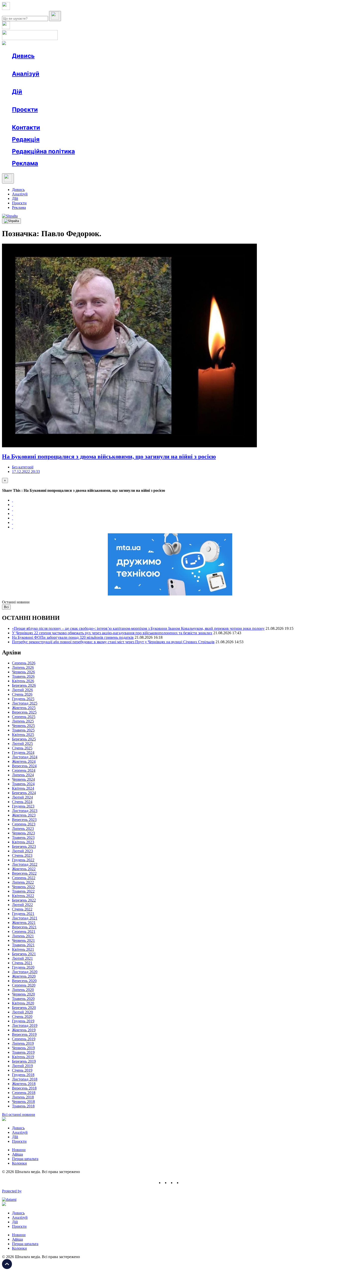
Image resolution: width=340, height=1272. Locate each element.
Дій (17, 91)
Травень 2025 (23, 730)
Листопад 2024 (24, 757)
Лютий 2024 (22, 797)
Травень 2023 (23, 837)
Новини (29, 65)
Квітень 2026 (23, 681)
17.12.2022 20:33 (26, 471)
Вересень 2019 (24, 1034)
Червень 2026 (23, 672)
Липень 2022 (23, 882)
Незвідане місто (35, 118)
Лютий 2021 (22, 958)
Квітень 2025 (23, 734)
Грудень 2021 (23, 913)
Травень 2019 (23, 1052)
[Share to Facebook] (12, 500)
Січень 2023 (22, 855)
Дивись (23, 55)
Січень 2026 (22, 694)
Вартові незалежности (197, 118)
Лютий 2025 (22, 743)
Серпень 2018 (23, 1092)
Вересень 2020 (24, 981)
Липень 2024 (23, 775)
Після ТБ (228, 118)
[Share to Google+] (12, 509)
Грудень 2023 (23, 806)
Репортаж (69, 65)
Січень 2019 (22, 1070)
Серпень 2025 (23, 717)
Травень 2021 (23, 945)
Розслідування (57, 83)
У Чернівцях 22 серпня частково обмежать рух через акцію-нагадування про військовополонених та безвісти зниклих (112, 633)
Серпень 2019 (23, 1039)
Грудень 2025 (23, 699)
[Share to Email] (12, 527)
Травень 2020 (23, 999)
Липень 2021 (23, 936)
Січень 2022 (22, 909)
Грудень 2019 (23, 1021)
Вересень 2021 (24, 927)
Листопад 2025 (24, 703)
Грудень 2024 (23, 752)
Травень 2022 (23, 891)
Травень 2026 (23, 676)
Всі (6, 607)
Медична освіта (86, 118)
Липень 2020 (23, 990)
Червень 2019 (23, 1048)
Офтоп (88, 65)
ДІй (15, 198)
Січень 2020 (22, 1016)
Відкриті (61, 118)
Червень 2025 (23, 726)
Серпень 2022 (23, 878)
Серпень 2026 (23, 663)
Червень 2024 (23, 779)
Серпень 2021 (23, 931)
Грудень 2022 (23, 860)
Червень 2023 (23, 833)
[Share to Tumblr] (12, 513)
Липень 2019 (23, 1043)
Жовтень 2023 (24, 815)
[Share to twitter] (12, 504)
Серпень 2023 (23, 824)
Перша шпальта (25, 1159)
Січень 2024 (22, 802)
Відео (103, 65)
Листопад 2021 (24, 918)
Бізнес (102, 100)
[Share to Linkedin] (12, 522)
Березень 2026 (24, 685)
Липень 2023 (23, 828)
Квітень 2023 (23, 842)
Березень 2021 (24, 954)
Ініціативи (65, 100)
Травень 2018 (23, 1106)
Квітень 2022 (23, 896)
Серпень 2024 (23, 770)
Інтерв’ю (48, 65)
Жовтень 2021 (24, 922)
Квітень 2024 (23, 788)
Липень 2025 (23, 721)
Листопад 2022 (24, 864)
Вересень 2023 (24, 820)
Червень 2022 (23, 887)
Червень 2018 (23, 1101)
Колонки (81, 83)
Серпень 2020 (23, 985)
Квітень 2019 (23, 1057)
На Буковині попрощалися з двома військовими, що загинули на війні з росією (109, 456)
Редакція (26, 139)
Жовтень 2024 (24, 761)
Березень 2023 (24, 846)
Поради (85, 100)
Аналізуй (25, 73)
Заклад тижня (116, 118)
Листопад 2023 (24, 811)
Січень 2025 (22, 748)
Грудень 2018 (23, 1075)
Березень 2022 (24, 900)
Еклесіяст (249, 118)
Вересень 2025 (24, 712)
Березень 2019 (24, 1061)
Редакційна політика (43, 151)
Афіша (27, 100)
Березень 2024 (24, 793)
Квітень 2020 (23, 1003)
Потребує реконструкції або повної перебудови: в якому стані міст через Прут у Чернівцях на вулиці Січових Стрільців (113, 642)
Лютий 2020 (22, 1012)
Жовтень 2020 (24, 976)
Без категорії (22, 467)
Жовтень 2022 (24, 869)
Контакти (26, 127)
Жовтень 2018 (24, 1084)
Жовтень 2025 (24, 708)
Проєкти (25, 109)
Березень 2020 (24, 1007)
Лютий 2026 (22, 690)
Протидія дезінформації (153, 118)
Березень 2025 (24, 739)
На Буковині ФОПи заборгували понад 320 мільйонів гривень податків (73, 637)
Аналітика (31, 83)
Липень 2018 (23, 1097)
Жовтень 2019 (24, 1030)
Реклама (119, 100)
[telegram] (184, 1183)
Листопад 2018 (24, 1079)
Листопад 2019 (24, 1025)
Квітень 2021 (23, 949)
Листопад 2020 (24, 972)
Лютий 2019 (22, 1066)
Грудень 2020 (23, 967)
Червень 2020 (23, 994)
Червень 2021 (23, 940)
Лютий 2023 (22, 851)
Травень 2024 (23, 784)
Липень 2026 (23, 667)
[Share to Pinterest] (12, 518)
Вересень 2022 (24, 873)
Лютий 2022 (22, 905)
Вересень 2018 (24, 1088)
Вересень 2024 (24, 766)
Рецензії (45, 100)
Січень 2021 (22, 963)
